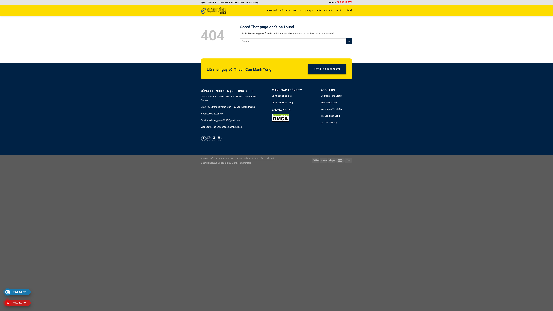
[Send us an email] (219, 138)
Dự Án (239, 158)
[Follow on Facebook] (203, 138)
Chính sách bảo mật (282, 95)
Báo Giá (248, 158)
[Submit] (349, 41)
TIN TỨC (338, 10)
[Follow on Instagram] (208, 138)
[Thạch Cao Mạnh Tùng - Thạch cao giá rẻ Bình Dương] (213, 10)
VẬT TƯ (295, 10)
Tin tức (259, 158)
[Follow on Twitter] (214, 138)
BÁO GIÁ (328, 10)
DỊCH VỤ (307, 10)
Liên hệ (270, 158)
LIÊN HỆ (348, 10)
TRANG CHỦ (271, 10)
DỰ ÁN (319, 10)
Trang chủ (207, 158)
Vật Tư (230, 158)
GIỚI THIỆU (285, 10)
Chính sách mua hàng (282, 102)
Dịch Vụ (219, 158)
